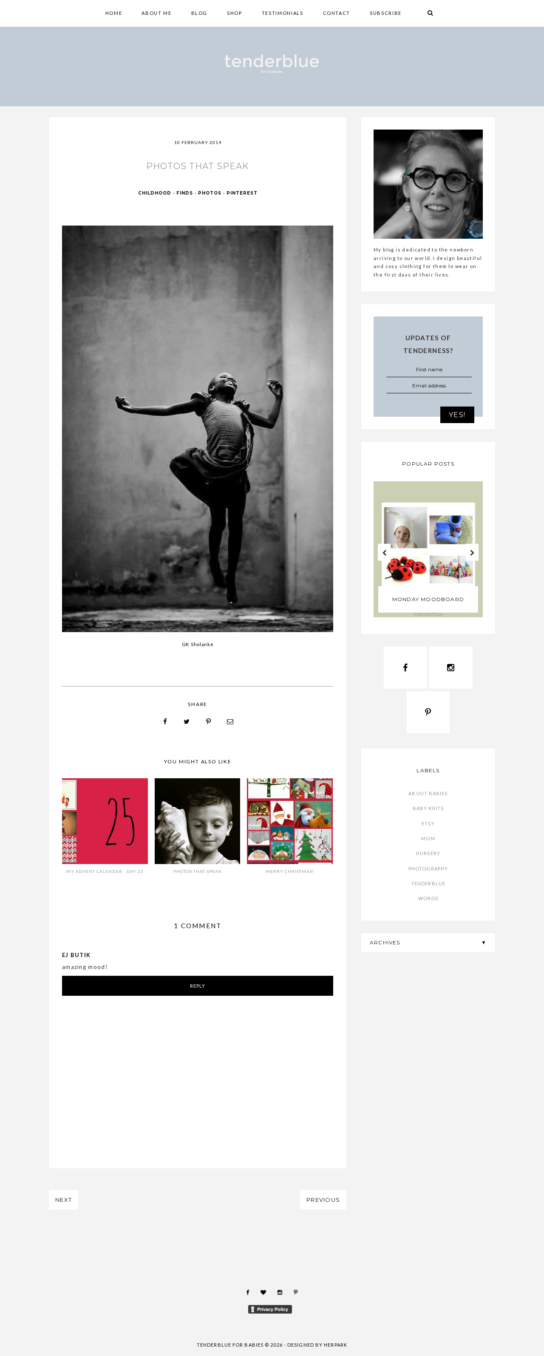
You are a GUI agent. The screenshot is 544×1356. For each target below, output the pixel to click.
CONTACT (337, 13)
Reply (198, 986)
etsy (428, 823)
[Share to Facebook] (165, 722)
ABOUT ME (156, 13)
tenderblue (428, 883)
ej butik (76, 955)
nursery (428, 853)
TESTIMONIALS (282, 13)
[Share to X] (187, 722)
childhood (154, 193)
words (428, 898)
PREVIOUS (323, 1199)
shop (234, 13)
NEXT (63, 1199)
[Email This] (230, 722)
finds (184, 193)
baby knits (428, 808)
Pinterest (242, 193)
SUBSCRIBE (386, 13)
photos (209, 193)
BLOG (199, 13)
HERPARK (335, 1345)
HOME (113, 13)
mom (428, 838)
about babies (428, 793)
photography (428, 868)
